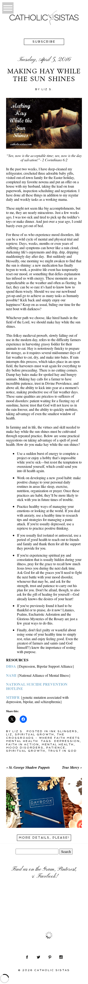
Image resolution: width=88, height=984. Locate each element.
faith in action (22, 744)
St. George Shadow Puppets (29, 767)
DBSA (11, 666)
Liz (9, 734)
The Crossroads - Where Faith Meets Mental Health (43, 738)
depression (67, 741)
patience (55, 747)
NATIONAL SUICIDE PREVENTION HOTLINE (36, 686)
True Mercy (70, 767)
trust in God (62, 750)
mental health (58, 744)
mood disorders (25, 747)
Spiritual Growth (34, 734)
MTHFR (13, 697)
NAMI (11, 675)
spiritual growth (25, 750)
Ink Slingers (63, 731)
